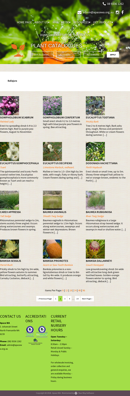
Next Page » (87, 299)
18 (71, 290)
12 (66, 290)
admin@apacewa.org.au (98, 12)
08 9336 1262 (115, 4)
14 (78, 298)
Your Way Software (86, 393)
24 (75, 290)
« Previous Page (45, 299)
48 (79, 290)
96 (84, 290)
